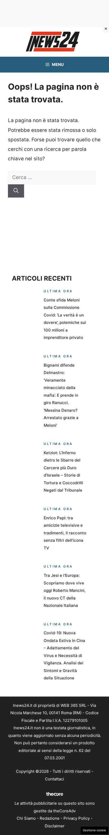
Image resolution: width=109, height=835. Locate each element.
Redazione (50, 818)
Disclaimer (55, 825)
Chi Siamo (26, 818)
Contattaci (54, 778)
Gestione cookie (94, 830)
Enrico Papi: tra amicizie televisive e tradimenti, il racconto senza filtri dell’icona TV (65, 532)
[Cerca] (16, 191)
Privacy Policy (76, 818)
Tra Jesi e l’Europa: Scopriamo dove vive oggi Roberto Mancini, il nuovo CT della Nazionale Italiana (64, 590)
